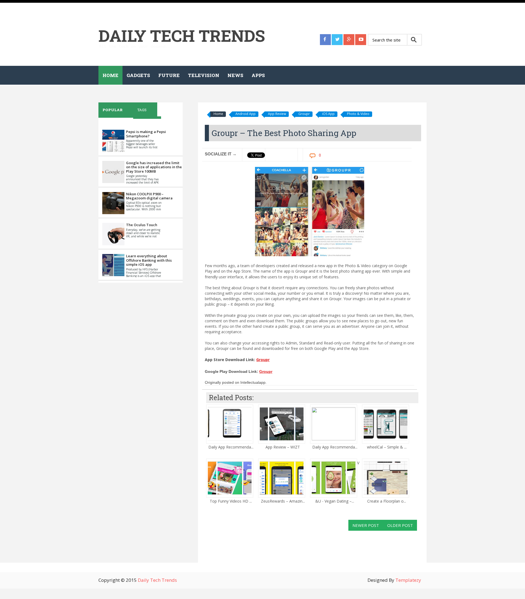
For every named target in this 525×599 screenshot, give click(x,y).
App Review (277, 113)
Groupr (304, 113)
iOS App (328, 113)
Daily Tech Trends (181, 35)
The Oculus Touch (141, 224)
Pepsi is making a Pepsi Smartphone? (146, 133)
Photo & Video (358, 113)
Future (169, 75)
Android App (245, 113)
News (235, 75)
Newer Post (365, 525)
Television (203, 75)
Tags (142, 109)
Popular (112, 109)
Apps (258, 75)
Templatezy (408, 580)
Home (110, 75)
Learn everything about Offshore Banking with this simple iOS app (149, 260)
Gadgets (138, 75)
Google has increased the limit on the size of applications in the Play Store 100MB (154, 167)
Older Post (400, 525)
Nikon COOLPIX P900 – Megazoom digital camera (149, 196)
